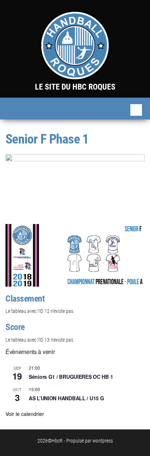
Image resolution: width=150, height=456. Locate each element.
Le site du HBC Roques (75, 86)
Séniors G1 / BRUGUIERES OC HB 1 (71, 376)
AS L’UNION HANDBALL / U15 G (66, 398)
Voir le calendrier (24, 413)
